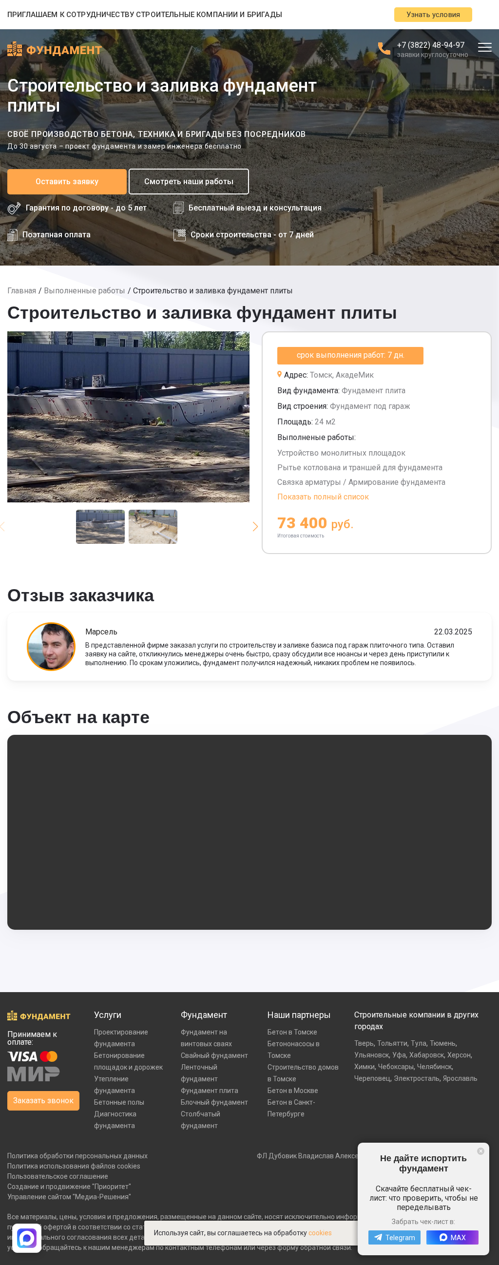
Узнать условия (433, 14)
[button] (255, 526)
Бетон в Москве (293, 1090)
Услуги (107, 1015)
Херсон (459, 1055)
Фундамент (204, 1015)
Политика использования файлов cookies (73, 1166)
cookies (320, 1233)
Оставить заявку (67, 181)
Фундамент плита (209, 1090)
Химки (364, 1067)
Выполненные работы (84, 290)
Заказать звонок (43, 1100)
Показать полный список (323, 496)
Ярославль (460, 1078)
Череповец (372, 1078)
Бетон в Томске (292, 1032)
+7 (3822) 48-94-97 (430, 45)
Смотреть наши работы (188, 181)
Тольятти (392, 1043)
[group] (128, 416)
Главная (21, 290)
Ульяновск (371, 1055)
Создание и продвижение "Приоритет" (69, 1186)
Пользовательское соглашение (57, 1176)
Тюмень (443, 1043)
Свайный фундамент (214, 1055)
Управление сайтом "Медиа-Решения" (69, 1197)
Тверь (364, 1043)
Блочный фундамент (214, 1102)
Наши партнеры (299, 1015)
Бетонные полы (119, 1102)
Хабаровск (426, 1055)
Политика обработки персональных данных (77, 1156)
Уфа (399, 1055)
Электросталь (417, 1078)
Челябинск (434, 1067)
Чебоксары (396, 1067)
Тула (418, 1043)
